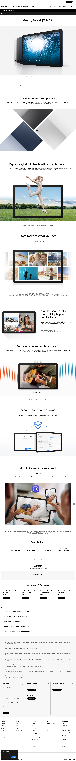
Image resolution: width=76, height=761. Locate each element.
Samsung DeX (18, 725)
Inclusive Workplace (65, 728)
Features (2, 13)
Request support (56, 689)
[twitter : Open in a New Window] (72, 759)
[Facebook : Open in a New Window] (70, 759)
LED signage (3, 730)
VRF (1, 739)
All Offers (48, 725)
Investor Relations (65, 744)
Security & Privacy (65, 725)
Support (11, 13)
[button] (69, 6)
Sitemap (25, 759)
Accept (14, 757)
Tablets (2, 725)
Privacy (22, 759)
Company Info (64, 737)
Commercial (3, 737)
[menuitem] (12, 6)
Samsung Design (64, 749)
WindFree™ (18, 732)
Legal (18, 759)
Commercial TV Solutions (20, 730)
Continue (69, 1)
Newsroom (64, 746)
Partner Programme (35, 739)
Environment (64, 723)
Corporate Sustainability (66, 732)
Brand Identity (64, 741)
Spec (7, 13)
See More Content (37, 577)
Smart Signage (3, 728)
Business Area (64, 739)
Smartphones (3, 723)
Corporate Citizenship (65, 730)
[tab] (36, 527)
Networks (33, 746)
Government (34, 728)
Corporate (33, 730)
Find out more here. (10, 754)
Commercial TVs (3, 732)
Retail (32, 725)
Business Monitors (4, 733)
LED (32, 741)
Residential (3, 735)
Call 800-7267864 (31, 698)
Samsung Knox (18, 723)
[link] (71, 6)
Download (37, 544)
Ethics (63, 748)
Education (33, 723)
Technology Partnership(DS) (36, 737)
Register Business (49, 728)
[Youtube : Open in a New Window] (74, 759)
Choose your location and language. (41, 1)
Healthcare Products (35, 744)
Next (74, 504)
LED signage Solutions (20, 728)
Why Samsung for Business (51, 723)
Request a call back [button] (32, 689)
